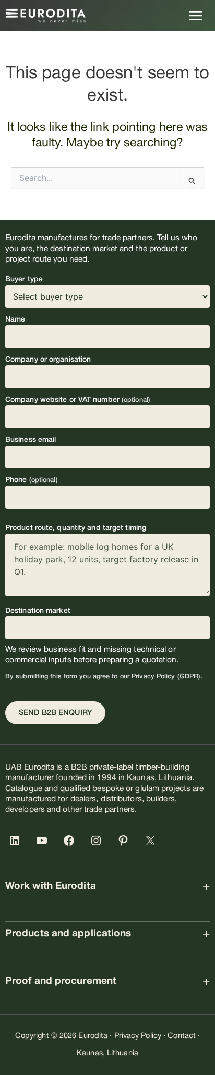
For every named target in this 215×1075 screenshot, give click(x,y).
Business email (30, 440)
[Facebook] (70, 840)
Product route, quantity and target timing (75, 528)
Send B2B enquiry (55, 713)
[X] (152, 840)
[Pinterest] (125, 840)
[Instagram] (98, 840)
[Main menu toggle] (196, 15)
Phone (31, 480)
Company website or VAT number (77, 400)
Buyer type (24, 279)
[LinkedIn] (16, 840)
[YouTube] (43, 840)
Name (15, 319)
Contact (182, 1036)
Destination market (37, 611)
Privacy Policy (137, 1036)
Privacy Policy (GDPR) (166, 676)
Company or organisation (48, 359)
